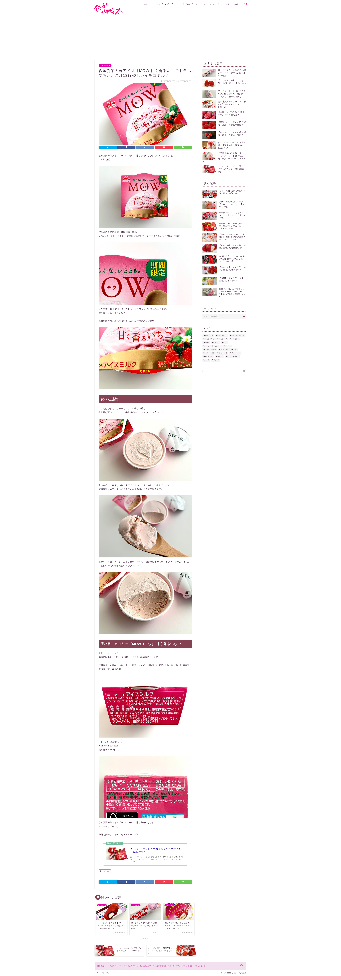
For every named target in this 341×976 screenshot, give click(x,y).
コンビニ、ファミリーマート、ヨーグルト (218, 346)
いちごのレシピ (211, 4)
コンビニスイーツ (210, 349)
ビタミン (220, 356)
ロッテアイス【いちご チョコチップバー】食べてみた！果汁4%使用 (232, 73)
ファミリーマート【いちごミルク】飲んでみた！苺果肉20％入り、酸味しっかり (232, 94)
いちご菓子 (235, 339)
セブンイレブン (210, 353)
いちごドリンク (210, 339)
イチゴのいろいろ (165, 4)
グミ (225, 342)
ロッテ (207, 360)
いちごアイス (105, 871)
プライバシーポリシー (105, 973)
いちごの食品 (232, 4)
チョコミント (223, 353)
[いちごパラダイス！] (108, 14)
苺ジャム (216, 360)
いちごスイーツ (222, 335)
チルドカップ (209, 356)
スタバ (235, 349)
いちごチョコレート (238, 335)
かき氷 (207, 342)
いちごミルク (223, 339)
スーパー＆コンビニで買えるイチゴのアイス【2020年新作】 (232, 169)
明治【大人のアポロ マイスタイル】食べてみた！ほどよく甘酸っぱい (232, 104)
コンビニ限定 (225, 349)
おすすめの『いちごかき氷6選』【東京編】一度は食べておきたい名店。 (232, 145)
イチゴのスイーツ (188, 4)
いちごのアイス (105, 65)
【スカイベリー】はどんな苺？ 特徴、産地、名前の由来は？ (232, 83)
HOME (146, 4)
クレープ (216, 342)
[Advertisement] (170, 37)
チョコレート (236, 353)
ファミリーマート (233, 356)
